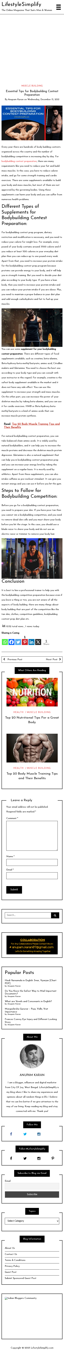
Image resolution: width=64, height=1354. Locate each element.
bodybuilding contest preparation (19, 161)
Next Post (52, 659)
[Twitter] (18, 640)
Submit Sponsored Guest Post (20, 1278)
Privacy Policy (12, 1266)
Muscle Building (32, 86)
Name (10, 856)
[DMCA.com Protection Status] (32, 1317)
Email (10, 870)
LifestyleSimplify (21, 4)
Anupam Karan (16, 99)
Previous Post (14, 659)
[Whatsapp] (5, 640)
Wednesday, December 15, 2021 (43, 99)
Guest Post (11, 1272)
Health (18, 712)
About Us (10, 1248)
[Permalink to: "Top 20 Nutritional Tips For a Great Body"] (32, 692)
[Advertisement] (32, 48)
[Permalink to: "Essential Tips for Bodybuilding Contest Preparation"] (32, 123)
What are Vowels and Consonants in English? (28, 1001)
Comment (12, 818)
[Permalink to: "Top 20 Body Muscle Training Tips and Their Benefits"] (32, 748)
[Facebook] (12, 640)
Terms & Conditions (15, 1260)
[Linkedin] (31, 640)
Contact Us (11, 1254)
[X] (38, 640)
